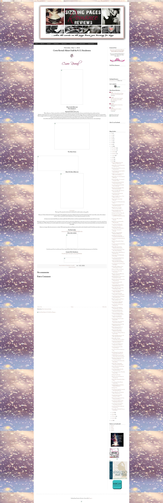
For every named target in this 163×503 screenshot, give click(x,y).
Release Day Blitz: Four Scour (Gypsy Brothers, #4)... (117, 211)
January (113, 418)
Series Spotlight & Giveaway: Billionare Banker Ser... (117, 163)
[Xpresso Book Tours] (118, 479)
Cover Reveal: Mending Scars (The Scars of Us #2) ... (117, 342)
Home (72, 307)
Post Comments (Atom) (46, 309)
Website (80, 254)
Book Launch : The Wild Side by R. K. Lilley (118, 256)
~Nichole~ (112, 425)
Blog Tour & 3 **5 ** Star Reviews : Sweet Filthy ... (117, 208)
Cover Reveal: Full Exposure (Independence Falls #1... (117, 344)
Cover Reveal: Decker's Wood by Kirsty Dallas (118, 372)
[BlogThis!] (80, 265)
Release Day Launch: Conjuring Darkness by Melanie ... (118, 398)
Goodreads (72, 110)
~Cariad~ (112, 428)
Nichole (112, 104)
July (113, 157)
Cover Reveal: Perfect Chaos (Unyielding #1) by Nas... (117, 404)
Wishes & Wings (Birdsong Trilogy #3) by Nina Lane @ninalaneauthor (117, 94)
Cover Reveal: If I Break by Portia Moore (118, 202)
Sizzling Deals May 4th (116, 375)
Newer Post (40, 307)
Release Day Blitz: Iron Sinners (118, 269)
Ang (112, 92)
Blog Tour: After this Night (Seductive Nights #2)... (117, 233)
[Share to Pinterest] (84, 265)
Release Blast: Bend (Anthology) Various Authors (118, 367)
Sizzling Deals (114, 387)
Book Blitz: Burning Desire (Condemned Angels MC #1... (118, 236)
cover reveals (73, 267)
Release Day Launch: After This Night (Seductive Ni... (118, 325)
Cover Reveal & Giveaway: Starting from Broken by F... (117, 311)
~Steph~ (112, 427)
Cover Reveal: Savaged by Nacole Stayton (118, 239)
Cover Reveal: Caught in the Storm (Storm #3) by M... (117, 302)
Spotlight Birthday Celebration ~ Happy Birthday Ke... (118, 385)
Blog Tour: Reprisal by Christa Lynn (117, 242)
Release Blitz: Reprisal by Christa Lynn (118, 380)
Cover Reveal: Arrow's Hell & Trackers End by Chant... (118, 183)
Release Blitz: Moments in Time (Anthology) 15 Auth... (118, 288)
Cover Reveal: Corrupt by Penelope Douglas (117, 396)
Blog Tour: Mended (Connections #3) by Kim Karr (118, 169)
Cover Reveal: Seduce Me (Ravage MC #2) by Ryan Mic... (118, 294)
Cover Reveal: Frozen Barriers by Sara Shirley (118, 264)
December (114, 148)
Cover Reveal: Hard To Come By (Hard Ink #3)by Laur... (118, 390)
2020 (112, 135)
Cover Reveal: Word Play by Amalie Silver (117, 383)
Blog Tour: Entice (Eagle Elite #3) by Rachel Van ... (118, 253)
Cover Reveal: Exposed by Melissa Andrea (117, 283)
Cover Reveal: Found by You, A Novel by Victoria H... (118, 205)
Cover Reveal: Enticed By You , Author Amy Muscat (118, 291)
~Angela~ (112, 430)
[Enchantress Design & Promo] (117, 446)
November (114, 150)
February (114, 416)
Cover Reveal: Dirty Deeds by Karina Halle (117, 319)
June (113, 159)
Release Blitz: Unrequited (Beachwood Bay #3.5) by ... (117, 247)
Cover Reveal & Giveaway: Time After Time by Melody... (118, 250)
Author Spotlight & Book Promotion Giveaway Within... (118, 261)
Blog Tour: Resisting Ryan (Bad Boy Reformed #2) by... (118, 188)
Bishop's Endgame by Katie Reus (117, 105)
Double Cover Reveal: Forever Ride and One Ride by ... (118, 174)
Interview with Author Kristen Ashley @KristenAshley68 (117, 50)
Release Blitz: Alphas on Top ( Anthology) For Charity (117, 267)
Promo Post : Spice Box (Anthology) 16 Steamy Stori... (118, 228)
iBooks (80, 231)
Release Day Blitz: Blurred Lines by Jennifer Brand (118, 191)
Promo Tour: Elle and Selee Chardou (117, 219)
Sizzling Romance (113, 80)
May (113, 161)
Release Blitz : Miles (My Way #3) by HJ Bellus (118, 410)
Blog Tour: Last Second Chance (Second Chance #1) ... (118, 299)
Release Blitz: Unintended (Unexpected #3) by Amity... (118, 364)
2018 (112, 139)
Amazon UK (71, 231)
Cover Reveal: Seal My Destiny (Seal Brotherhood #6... (118, 258)
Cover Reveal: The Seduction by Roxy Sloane (118, 361)
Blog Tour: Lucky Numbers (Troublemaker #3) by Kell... (117, 308)
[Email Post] (77, 265)
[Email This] (79, 265)
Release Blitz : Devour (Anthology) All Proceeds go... (118, 339)
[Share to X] (81, 265)
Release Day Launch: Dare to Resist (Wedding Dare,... (117, 328)
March (113, 414)
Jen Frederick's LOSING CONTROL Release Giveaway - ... (118, 216)
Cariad (112, 97)
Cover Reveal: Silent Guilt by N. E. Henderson (118, 407)
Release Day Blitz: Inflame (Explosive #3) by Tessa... (117, 330)
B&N (77, 231)
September (114, 153)
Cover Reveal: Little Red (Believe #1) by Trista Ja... (117, 316)
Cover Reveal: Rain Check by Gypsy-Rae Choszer (117, 370)
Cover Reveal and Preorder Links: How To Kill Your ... (117, 225)
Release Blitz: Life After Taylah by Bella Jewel (118, 177)
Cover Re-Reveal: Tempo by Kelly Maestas (117, 305)
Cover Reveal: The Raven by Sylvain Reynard (117, 194)
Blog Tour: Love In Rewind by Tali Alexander (117, 222)
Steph (112, 108)
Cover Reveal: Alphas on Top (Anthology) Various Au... (117, 401)
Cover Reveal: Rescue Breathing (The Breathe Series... (118, 297)
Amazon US (65, 231)
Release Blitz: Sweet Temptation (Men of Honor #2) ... (118, 393)
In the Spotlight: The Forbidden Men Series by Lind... (118, 285)
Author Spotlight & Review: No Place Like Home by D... (118, 336)
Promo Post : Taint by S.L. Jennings (116, 230)
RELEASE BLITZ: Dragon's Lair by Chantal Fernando (118, 277)
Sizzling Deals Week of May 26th (118, 213)
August (113, 155)
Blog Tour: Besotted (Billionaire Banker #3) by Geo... (118, 274)
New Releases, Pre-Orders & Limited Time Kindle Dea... (117, 353)
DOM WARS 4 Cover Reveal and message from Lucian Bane (118, 356)
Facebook (64, 254)
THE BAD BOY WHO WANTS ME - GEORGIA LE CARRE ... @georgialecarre (117, 99)
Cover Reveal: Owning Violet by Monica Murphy (118, 171)
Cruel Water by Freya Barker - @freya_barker (116, 109)
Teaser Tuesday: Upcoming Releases (117, 199)
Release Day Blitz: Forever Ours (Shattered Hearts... (118, 197)
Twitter (69, 254)
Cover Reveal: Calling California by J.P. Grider (118, 333)
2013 (112, 420)
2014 (112, 146)
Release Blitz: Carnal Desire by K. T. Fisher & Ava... (118, 166)
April (113, 412)
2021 (112, 133)
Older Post (104, 307)
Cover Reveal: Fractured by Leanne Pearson (117, 347)
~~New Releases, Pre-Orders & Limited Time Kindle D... (118, 322)
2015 (112, 144)
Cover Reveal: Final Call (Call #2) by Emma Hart (118, 244)
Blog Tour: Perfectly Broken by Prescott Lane (118, 377)
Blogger (90, 498)
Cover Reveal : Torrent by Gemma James (117, 271)
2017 (112, 140)
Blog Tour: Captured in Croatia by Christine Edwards (118, 358)
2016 (112, 142)
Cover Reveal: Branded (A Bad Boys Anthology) (118, 185)
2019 (112, 137)
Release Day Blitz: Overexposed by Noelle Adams (118, 180)
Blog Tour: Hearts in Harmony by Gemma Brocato (118, 280)
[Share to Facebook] (83, 265)
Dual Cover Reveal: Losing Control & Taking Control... (118, 313)
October (114, 151)
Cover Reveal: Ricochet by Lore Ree (118, 350)
